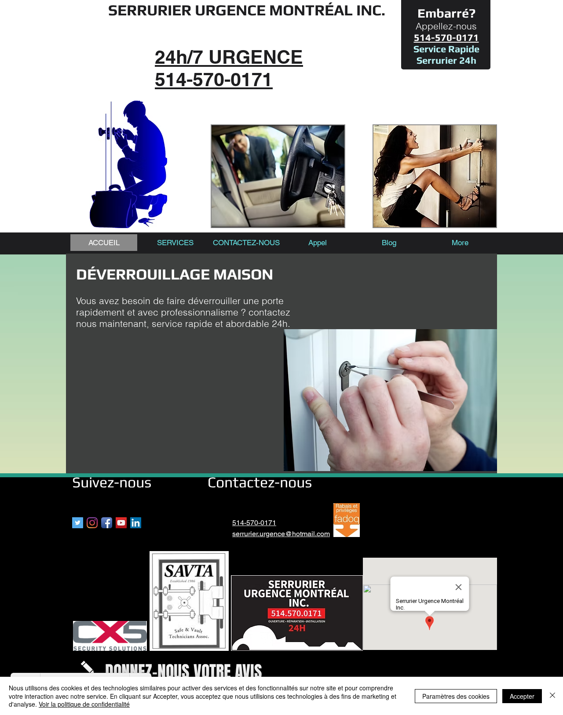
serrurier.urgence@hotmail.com (281, 534)
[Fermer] (552, 696)
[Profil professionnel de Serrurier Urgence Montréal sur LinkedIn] (135, 522)
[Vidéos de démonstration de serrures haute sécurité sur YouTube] (121, 522)
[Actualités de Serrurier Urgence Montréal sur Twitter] (77, 522)
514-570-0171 (254, 523)
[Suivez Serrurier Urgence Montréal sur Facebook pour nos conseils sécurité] (106, 522)
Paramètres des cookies (456, 696)
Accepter (522, 696)
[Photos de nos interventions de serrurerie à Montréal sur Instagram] (92, 522)
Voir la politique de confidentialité (84, 704)
